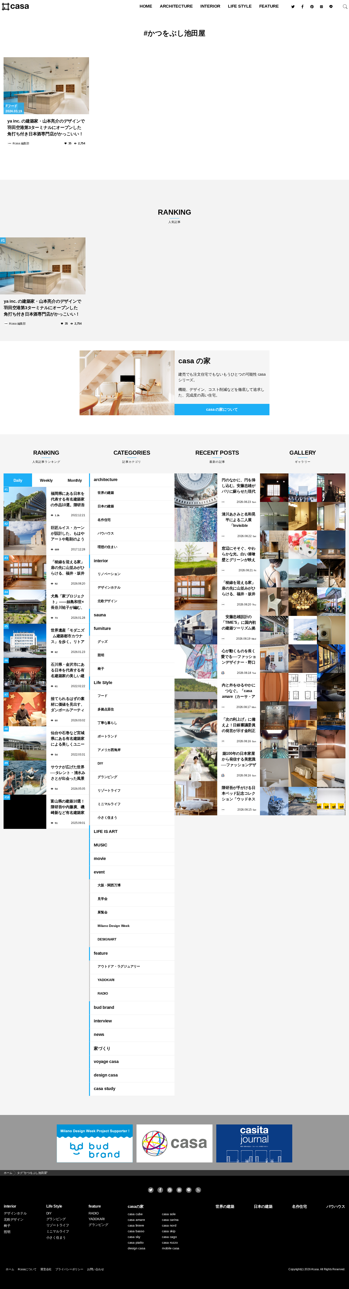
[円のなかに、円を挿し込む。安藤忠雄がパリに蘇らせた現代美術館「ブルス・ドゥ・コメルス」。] (195, 490)
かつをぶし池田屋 (176, 33)
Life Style (240, 6)
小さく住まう (107, 817)
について (222, 409)
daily (18, 480)
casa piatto (135, 1242)
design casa (106, 1075)
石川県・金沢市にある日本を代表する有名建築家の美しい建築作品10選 (68, 670)
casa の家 (194, 361)
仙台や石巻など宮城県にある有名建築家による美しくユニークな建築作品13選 (68, 739)
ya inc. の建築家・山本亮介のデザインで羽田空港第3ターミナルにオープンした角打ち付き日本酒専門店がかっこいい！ (46, 127)
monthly (75, 480)
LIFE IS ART (105, 831)
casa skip (168, 1231)
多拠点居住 (106, 709)
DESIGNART (107, 939)
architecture (176, 6)
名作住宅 (104, 520)
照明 (101, 655)
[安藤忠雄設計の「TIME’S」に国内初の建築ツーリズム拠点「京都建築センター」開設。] (195, 627)
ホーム (10, 1269)
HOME (146, 6)
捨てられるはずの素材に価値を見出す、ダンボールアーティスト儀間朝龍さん (68, 705)
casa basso (136, 1231)
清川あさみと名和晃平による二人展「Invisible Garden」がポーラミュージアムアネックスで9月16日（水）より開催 (238, 520)
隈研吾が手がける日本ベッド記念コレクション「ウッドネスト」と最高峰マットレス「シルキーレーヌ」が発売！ (238, 794)
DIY (100, 763)
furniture (102, 628)
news (99, 1034)
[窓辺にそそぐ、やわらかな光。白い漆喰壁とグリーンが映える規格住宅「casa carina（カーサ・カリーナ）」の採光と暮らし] (195, 559)
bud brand (104, 1007)
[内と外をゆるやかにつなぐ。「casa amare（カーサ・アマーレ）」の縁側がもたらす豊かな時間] (195, 696)
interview (103, 1021)
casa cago (169, 1237)
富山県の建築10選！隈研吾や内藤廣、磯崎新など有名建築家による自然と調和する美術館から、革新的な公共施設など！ (68, 807)
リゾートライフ (109, 790)
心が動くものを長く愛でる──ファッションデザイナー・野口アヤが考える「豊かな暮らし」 (238, 657)
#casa (315, 1269)
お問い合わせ (95, 1269)
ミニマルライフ (109, 804)
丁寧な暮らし (107, 723)
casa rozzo (170, 1242)
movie (100, 858)
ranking (174, 216)
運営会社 (46, 1269)
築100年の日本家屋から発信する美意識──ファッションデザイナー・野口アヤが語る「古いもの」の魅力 (238, 759)
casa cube (135, 1214)
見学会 (102, 899)
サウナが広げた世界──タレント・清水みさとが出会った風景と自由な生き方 (67, 773)
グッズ (102, 641)
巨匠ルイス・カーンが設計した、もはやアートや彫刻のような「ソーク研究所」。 (68, 534)
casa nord (169, 1225)
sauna (100, 615)
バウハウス (106, 533)
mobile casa (170, 1248)
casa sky (134, 1237)
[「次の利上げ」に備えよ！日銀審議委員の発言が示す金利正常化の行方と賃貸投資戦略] (195, 730)
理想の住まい (107, 547)
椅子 (101, 668)
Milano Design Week (114, 926)
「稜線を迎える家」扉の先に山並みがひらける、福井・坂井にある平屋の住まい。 (68, 568)
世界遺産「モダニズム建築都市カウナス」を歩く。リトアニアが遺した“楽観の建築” (68, 636)
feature (269, 6)
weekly (46, 480)
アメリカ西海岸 (109, 750)
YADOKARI (106, 980)
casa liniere (136, 1225)
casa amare (136, 1220)
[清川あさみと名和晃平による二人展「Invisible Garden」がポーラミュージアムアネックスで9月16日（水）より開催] (195, 525)
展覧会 (102, 912)
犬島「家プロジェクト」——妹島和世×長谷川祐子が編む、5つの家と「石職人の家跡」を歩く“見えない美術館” (68, 602)
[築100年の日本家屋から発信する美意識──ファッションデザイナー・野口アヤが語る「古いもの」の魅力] (195, 764)
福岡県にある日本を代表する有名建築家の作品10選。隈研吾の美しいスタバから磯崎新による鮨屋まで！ (68, 499)
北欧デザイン (107, 601)
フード (12, 106)
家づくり (102, 1048)
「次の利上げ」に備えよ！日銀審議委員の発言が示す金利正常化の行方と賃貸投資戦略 (238, 725)
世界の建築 (106, 493)
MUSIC (100, 845)
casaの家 (136, 1206)
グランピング (107, 777)
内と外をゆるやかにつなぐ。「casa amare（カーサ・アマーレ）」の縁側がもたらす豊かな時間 (238, 691)
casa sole (169, 1214)
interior (210, 6)
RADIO (103, 993)
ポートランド (107, 736)
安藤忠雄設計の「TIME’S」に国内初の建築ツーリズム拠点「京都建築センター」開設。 (238, 623)
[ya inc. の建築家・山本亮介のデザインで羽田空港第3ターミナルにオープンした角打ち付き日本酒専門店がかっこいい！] (46, 85)
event (99, 872)
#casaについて (27, 1269)
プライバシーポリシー (69, 1269)
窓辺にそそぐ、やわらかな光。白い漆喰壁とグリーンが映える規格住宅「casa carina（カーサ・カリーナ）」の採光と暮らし (238, 554)
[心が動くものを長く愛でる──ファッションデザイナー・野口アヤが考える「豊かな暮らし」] (195, 661)
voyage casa (106, 1061)
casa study (104, 1088)
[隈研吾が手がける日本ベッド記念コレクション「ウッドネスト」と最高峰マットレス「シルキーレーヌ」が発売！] (195, 798)
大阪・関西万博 (109, 885)
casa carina (170, 1220)
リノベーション (109, 574)
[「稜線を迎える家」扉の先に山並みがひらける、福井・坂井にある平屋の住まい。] (195, 593)
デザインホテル (109, 587)
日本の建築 (106, 506)
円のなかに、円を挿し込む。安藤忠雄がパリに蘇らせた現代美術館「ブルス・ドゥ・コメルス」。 (238, 486)
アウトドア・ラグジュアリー (119, 966)
